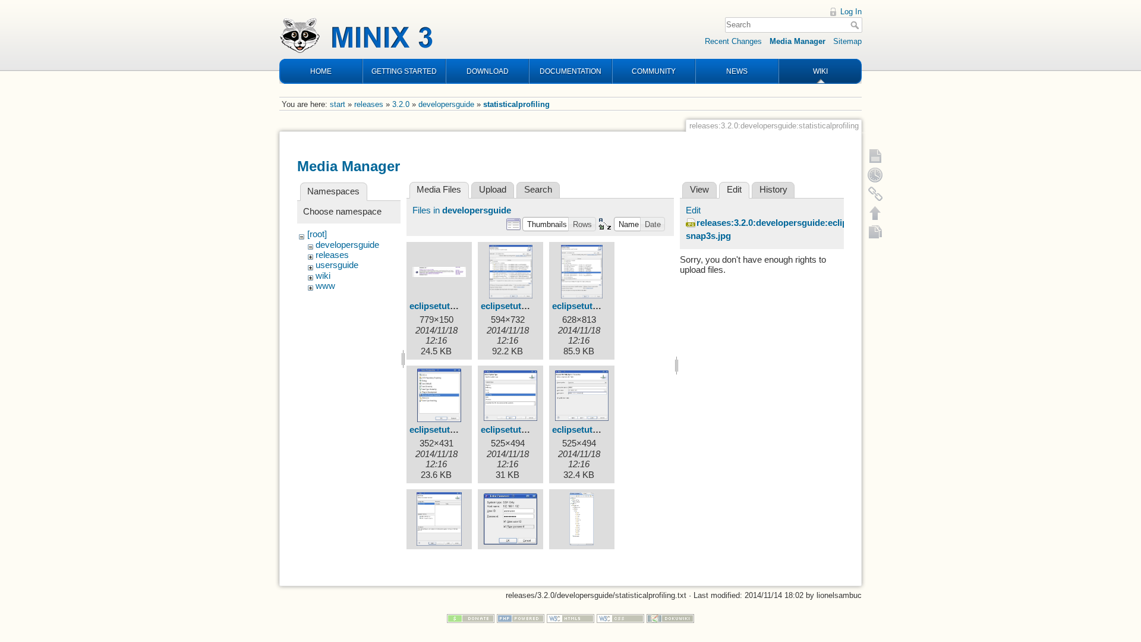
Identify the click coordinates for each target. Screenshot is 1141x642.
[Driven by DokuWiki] (670, 617)
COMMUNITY (654, 71)
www (325, 286)
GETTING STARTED (404, 71)
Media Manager (797, 41)
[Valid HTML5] (570, 617)
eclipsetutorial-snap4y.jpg (462, 430)
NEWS (737, 71)
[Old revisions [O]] (875, 174)
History (773, 189)
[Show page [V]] (875, 155)
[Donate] (470, 617)
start (337, 104)
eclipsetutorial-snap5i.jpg (533, 430)
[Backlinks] (875, 193)
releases (368, 104)
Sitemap (847, 41)
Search (856, 25)
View (699, 189)
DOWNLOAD (488, 71)
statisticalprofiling (516, 104)
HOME (321, 71)
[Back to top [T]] (875, 212)
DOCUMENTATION (570, 71)
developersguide (446, 104)
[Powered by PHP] (520, 617)
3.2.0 (400, 104)
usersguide (337, 265)
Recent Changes (733, 41)
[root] (317, 234)
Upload (492, 189)
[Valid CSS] (620, 617)
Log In (851, 11)
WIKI (820, 71)
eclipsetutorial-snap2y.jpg (534, 306)
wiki (323, 276)
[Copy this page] (875, 231)
